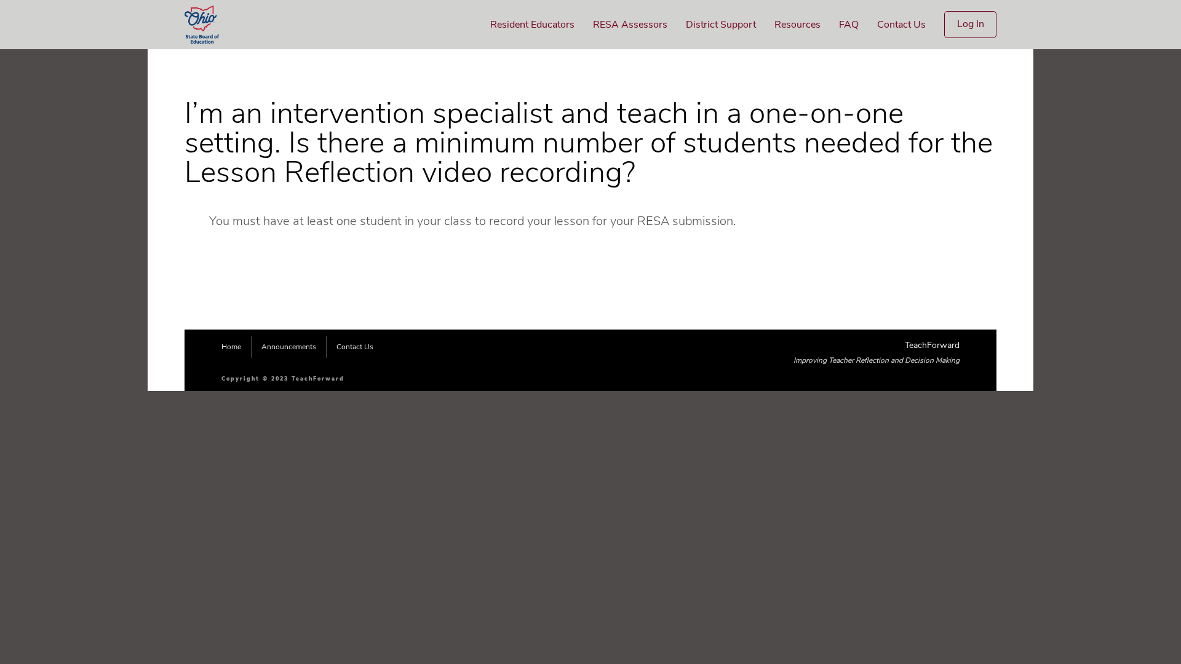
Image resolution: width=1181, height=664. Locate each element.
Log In (970, 24)
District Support (721, 24)
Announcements (288, 347)
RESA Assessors (630, 24)
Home (231, 347)
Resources (797, 24)
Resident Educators (532, 24)
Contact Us (901, 24)
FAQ (849, 24)
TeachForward (932, 345)
